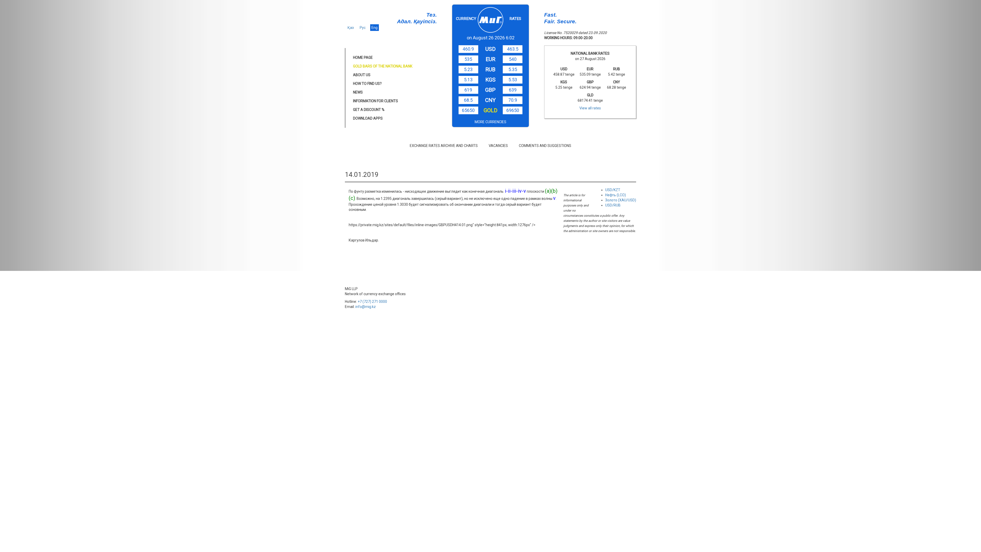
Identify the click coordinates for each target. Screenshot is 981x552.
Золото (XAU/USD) (620, 200)
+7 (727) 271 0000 (372, 302)
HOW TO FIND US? (367, 84)
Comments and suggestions (545, 146)
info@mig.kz (365, 307)
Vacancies (498, 146)
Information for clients (375, 101)
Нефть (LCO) (615, 195)
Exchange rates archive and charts (444, 146)
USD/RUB (613, 205)
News (358, 92)
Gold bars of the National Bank (382, 66)
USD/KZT (612, 190)
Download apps (368, 118)
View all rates (590, 108)
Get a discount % (368, 110)
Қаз (350, 28)
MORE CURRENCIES (490, 122)
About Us (361, 75)
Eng (374, 28)
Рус (363, 28)
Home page (363, 57)
